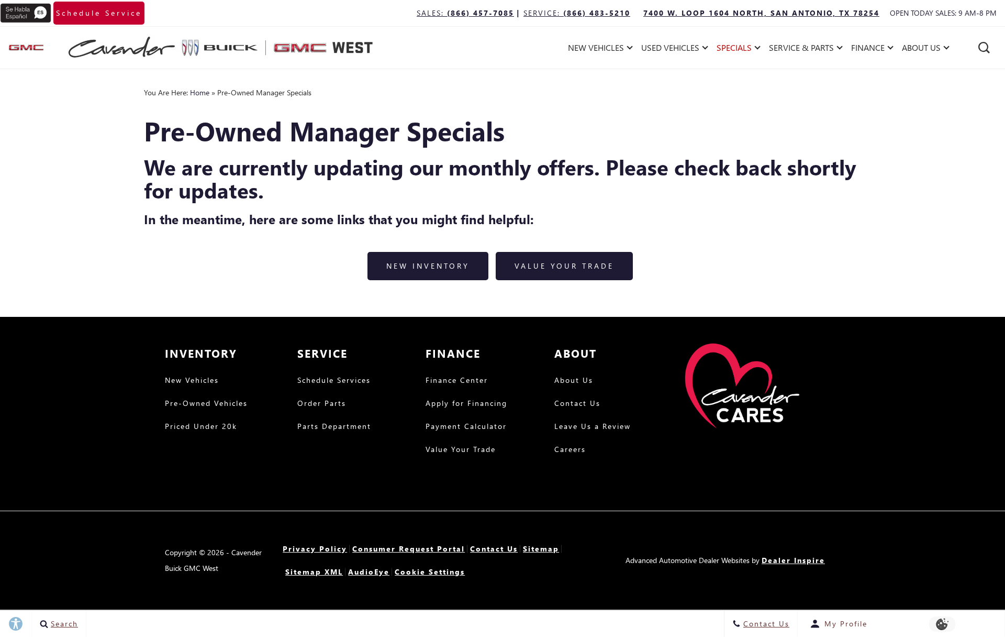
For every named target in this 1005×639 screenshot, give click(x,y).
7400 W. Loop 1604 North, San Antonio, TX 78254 (761, 13)
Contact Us (577, 404)
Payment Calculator (466, 427)
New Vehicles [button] (595, 49)
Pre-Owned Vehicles (206, 404)
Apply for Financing (466, 404)
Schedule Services (334, 381)
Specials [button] (734, 49)
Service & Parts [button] (801, 49)
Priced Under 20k (201, 427)
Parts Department (334, 427)
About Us (573, 381)
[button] (984, 48)
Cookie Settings (430, 572)
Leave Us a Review (592, 427)
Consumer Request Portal (408, 549)
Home (199, 92)
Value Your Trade (564, 266)
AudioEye (368, 572)
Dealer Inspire (793, 560)
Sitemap (541, 549)
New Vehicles (192, 381)
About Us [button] (921, 49)
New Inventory (428, 266)
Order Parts (321, 404)
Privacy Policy (315, 549)
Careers (570, 450)
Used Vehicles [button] (670, 49)
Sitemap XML (314, 572)
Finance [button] (868, 49)
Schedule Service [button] (99, 13)
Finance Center (457, 381)
